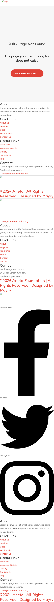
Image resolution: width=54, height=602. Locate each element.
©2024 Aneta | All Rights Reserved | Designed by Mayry (26, 193)
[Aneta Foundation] (11, 3)
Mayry (5, 290)
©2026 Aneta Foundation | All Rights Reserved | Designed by (26, 283)
